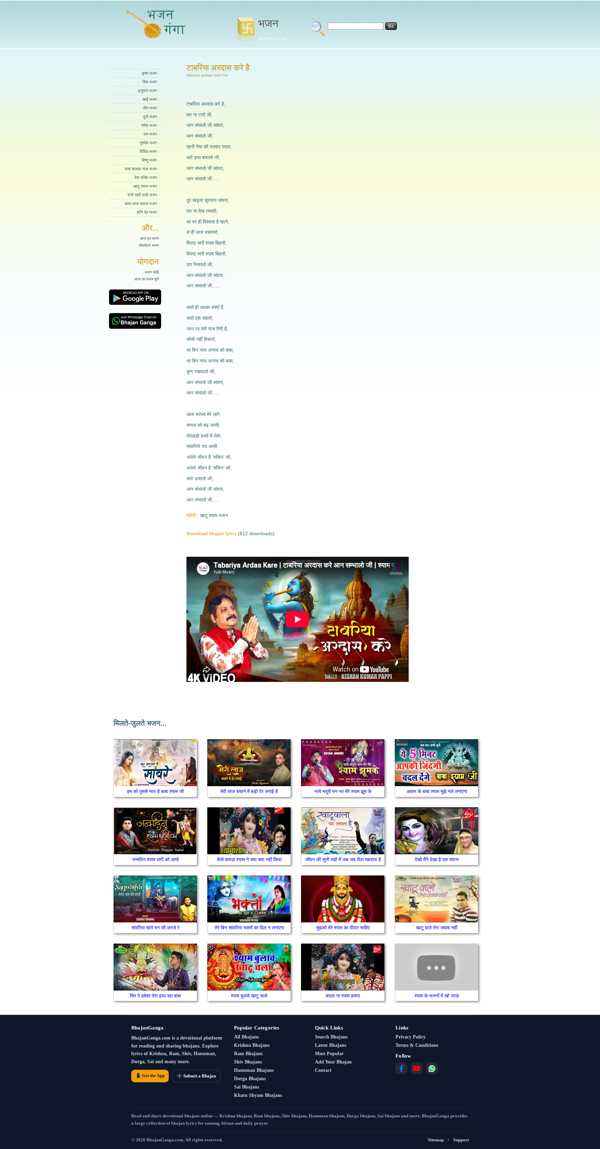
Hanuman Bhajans (254, 1070)
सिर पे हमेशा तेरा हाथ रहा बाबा (155, 996)
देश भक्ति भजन (145, 177)
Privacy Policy (410, 1037)
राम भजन (150, 134)
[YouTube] (417, 1068)
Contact (323, 1070)
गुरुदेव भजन (148, 142)
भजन (272, 28)
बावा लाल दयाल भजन (141, 203)
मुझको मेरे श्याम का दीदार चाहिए (343, 927)
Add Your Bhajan (333, 1062)
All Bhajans (246, 1037)
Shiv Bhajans (248, 1062)
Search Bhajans (331, 1037)
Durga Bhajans (250, 1078)
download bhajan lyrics (211, 533)
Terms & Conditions (416, 1045)
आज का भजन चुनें (146, 279)
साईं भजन (149, 99)
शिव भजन (149, 82)
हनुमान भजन (147, 90)
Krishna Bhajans (251, 1045)
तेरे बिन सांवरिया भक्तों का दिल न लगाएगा (249, 927)
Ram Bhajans (248, 1053)
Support (461, 1139)
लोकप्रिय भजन (149, 245)
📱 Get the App (150, 1075)
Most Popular (329, 1053)
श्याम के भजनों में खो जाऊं (437, 996)
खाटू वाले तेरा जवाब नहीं (436, 927)
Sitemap (436, 1139)
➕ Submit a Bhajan (196, 1075)
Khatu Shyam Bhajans (258, 1095)
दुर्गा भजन (150, 116)
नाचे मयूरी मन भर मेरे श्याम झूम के (343, 791)
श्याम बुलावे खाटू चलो (249, 996)
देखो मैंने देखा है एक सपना (437, 859)
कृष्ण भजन (149, 73)
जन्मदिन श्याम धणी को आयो (155, 859)
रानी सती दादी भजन (142, 195)
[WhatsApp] (432, 1068)
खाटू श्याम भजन (145, 186)
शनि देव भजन (147, 212)
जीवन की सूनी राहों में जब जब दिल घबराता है (343, 859)
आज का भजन (149, 238)
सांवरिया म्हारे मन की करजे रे (155, 927)
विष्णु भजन (149, 160)
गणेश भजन (149, 125)
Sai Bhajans (246, 1087)
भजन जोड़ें (152, 272)
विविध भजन (148, 151)
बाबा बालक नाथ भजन (141, 168)
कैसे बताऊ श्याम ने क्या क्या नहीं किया (249, 859)
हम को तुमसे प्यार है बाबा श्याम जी (155, 791)
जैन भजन (150, 108)
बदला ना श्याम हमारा (343, 996)
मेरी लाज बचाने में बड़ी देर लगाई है (249, 791)
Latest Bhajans (330, 1045)
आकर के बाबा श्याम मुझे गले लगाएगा (437, 791)
